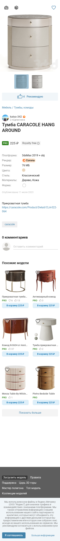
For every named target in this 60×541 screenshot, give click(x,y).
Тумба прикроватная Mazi (45, 345)
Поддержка (9, 482)
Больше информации (43, 535)
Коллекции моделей (14, 493)
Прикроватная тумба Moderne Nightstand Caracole (15, 296)
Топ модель (33, 488)
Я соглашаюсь (14, 535)
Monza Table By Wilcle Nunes (15, 393)
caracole (10, 224)
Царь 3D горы (27, 482)
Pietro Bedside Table (44, 393)
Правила (35, 477)
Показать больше (30, 412)
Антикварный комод (44, 296)
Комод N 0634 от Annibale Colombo (15, 345)
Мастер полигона (13, 488)
